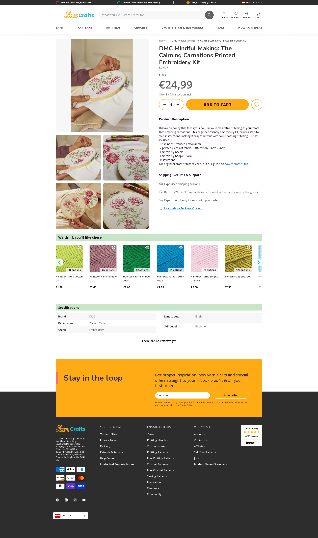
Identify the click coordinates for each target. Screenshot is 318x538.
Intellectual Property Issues (117, 464)
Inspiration (154, 482)
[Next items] (258, 262)
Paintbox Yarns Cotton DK (69, 278)
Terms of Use (108, 434)
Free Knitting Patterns (161, 458)
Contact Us (201, 440)
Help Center (107, 458)
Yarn (60, 27)
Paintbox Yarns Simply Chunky (204, 278)
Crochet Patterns (157, 464)
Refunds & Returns (111, 452)
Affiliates (199, 446)
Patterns (85, 27)
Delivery (105, 446)
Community (154, 494)
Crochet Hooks (156, 446)
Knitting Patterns (157, 452)
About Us (200, 434)
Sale (220, 27)
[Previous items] (59, 262)
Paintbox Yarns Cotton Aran (170, 278)
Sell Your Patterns (205, 452)
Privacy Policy (186, 405)
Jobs (197, 458)
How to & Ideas (250, 27)
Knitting (113, 27)
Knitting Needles (157, 440)
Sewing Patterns (157, 476)
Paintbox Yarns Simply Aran (136, 278)
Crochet (141, 27)
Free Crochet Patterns (160, 470)
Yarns (150, 434)
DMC (165, 68)
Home (162, 40)
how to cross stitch (236, 164)
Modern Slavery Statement (210, 464)
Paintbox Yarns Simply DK (103, 278)
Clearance (153, 488)
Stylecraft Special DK (238, 276)
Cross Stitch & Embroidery (182, 27)
